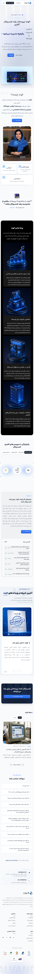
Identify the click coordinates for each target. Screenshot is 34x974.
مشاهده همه (17, 765)
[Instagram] (10, 937)
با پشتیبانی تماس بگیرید (11, 860)
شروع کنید (18, 3)
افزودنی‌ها (30, 920)
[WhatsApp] (3, 937)
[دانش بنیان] (29, 953)
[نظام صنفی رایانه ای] (11, 953)
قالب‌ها (31, 923)
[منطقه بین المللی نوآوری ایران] (20, 959)
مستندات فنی (11, 926)
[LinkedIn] (13, 937)
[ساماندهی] (17, 953)
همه (20, 717)
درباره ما (31, 935)
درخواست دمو (19, 55)
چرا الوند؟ (11, 55)
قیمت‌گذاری (30, 926)
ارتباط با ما (30, 941)
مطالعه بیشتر (18, 120)
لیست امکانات (27, 531)
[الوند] (28, 3)
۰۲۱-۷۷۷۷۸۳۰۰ (22, 880)
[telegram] (6, 937)
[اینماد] (23, 953)
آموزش (14, 717)
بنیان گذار (12, 207)
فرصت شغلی (30, 938)
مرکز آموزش (12, 918)
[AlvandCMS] (17, 893)
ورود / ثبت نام (10, 3)
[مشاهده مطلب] (17, 741)
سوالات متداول (11, 920)
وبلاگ (14, 923)
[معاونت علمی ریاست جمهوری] (14, 959)
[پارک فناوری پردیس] (5, 953)
